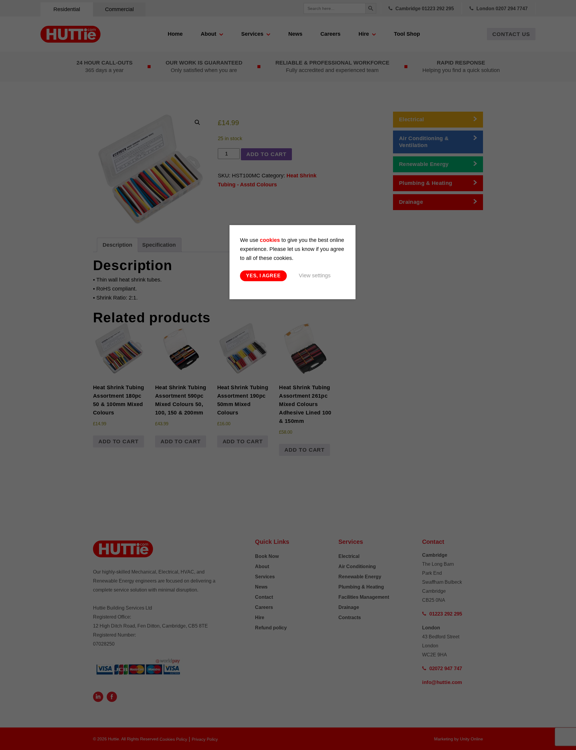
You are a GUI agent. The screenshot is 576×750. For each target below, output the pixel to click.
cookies (270, 240)
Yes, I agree (263, 275)
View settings (315, 276)
